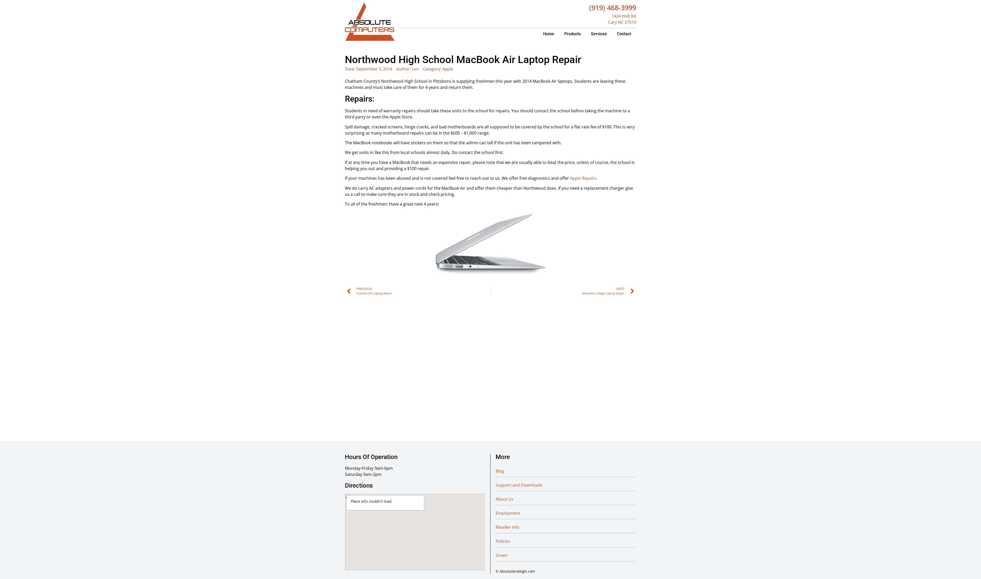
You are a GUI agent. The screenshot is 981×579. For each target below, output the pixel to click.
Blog (500, 471)
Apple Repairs (583, 178)
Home (548, 33)
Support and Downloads (519, 485)
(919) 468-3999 (612, 7)
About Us (504, 499)
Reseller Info (507, 527)
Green (502, 555)
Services (599, 33)
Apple (447, 69)
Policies (503, 541)
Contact (624, 33)
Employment (508, 513)
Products (572, 33)
